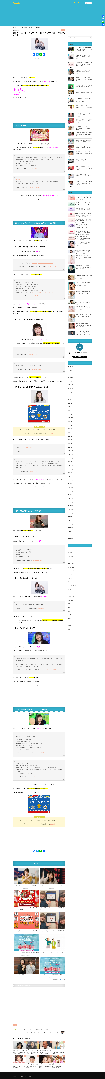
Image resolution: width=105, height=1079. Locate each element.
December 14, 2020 (33, 187)
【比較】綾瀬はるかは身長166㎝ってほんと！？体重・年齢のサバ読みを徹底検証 (83, 257)
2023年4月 (70, 384)
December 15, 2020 (31, 168)
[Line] (103, 21)
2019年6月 (70, 535)
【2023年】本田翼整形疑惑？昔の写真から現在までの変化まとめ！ (83, 293)
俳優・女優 (70, 600)
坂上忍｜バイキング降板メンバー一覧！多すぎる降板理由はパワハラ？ (84, 114)
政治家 (69, 614)
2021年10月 (71, 436)
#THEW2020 (49, 292)
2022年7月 (70, 410)
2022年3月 (70, 425)
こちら (51, 433)
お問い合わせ (30, 1076)
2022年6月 (70, 414)
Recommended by (56, 979)
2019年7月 (70, 531)
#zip (30, 447)
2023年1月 (70, 396)
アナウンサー (71, 563)
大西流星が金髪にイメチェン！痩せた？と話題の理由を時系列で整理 (83, 210)
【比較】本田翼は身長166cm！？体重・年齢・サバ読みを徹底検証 (83, 316)
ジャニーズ (70, 574)
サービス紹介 (71, 571)
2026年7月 (70, 366)
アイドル (70, 560)
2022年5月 (70, 417)
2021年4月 (70, 458)
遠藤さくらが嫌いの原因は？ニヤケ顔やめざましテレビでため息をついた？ (84, 107)
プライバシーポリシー (22, 1076)
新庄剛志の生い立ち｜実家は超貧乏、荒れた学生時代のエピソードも (84, 140)
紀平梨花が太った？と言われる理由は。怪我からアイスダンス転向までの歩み (83, 204)
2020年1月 (70, 513)
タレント (70, 581)
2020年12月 (71, 472)
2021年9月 (70, 439)
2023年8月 (70, 370)
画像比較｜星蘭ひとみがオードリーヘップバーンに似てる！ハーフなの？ (84, 161)
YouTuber (70, 552)
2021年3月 (70, 461)
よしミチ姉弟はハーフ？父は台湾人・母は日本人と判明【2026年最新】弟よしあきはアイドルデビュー (83, 198)
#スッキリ (33, 351)
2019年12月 (71, 516)
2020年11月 (71, 476)
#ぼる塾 (38, 292)
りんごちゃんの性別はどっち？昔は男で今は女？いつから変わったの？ (84, 146)
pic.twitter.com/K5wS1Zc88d (45, 263)
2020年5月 (70, 498)
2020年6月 (70, 494)
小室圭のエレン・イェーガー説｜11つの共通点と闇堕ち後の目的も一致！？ (83, 71)
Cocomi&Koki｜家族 (72, 549)
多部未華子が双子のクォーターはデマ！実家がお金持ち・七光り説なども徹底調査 (83, 252)
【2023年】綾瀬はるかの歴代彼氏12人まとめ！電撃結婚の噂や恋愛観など (83, 308)
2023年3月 (70, 388)
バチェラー (70, 592)
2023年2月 (70, 392)
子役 (69, 607)
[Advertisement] (52, 16)
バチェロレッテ (71, 596)
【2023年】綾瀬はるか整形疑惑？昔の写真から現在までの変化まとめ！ (83, 243)
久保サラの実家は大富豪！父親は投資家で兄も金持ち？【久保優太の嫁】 (84, 134)
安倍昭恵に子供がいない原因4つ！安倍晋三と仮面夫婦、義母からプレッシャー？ (84, 92)
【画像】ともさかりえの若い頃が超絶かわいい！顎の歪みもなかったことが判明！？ (84, 183)
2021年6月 (70, 450)
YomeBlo (16, 3)
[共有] (103, 24)
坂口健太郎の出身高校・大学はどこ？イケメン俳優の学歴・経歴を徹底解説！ (83, 267)
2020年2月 (70, 509)
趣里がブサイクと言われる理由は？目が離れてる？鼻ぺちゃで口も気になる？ (84, 79)
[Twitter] (103, 18)
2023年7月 (70, 374)
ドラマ (69, 589)
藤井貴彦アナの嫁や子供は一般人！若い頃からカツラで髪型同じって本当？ (84, 153)
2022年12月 (71, 399)
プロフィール (15, 1076)
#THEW (33, 292)
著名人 (69, 625)
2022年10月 (71, 406)
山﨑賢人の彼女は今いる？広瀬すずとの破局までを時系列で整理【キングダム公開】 (83, 215)
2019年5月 (70, 538)
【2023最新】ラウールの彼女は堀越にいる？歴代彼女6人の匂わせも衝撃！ (83, 277)
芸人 (15, 1025)
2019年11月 (71, 520)
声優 (69, 603)
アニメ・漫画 (71, 567)
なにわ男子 (70, 556)
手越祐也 (70, 611)
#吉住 (17, 179)
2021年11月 (71, 432)
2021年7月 (70, 447)
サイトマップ (81, 2)
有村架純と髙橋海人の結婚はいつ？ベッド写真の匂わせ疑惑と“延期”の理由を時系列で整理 (83, 233)
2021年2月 (70, 465)
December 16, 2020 (33, 471)
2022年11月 (71, 403)
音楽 (69, 629)
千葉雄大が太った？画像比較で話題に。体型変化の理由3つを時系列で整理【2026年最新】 (84, 64)
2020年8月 (70, 487)
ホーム (74, 2)
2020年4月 (70, 502)
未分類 (69, 618)
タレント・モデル (72, 585)
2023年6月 (70, 377)
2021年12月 (71, 428)
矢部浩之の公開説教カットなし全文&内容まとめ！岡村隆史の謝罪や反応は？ (84, 57)
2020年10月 (71, 480)
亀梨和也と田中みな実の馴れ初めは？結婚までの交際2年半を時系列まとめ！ (83, 238)
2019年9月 (70, 524)
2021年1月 (70, 469)
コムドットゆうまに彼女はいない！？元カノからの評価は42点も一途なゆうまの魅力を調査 (83, 333)
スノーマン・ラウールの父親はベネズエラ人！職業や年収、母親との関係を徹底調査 (83, 284)
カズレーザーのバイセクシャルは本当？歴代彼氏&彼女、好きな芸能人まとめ (84, 121)
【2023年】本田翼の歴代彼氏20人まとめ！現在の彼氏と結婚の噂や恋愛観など (83, 325)
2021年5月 (70, 454)
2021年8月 (70, 443)
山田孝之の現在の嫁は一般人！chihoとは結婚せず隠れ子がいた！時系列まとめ (83, 302)
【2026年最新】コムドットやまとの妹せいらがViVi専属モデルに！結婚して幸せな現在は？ (84, 100)
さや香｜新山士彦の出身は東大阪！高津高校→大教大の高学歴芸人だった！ (84, 176)
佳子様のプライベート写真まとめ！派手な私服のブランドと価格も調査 (84, 127)
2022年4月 (70, 421)
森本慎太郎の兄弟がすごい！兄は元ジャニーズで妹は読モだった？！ (84, 85)
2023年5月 (70, 381)
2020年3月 (70, 505)
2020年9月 (70, 483)
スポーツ (70, 578)
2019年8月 (70, 527)
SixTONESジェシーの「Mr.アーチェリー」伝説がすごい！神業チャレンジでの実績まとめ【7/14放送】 (80, 226)
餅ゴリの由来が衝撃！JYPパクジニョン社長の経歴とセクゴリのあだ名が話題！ (84, 168)
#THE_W (34, 263)
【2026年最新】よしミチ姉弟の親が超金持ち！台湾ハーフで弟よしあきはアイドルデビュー (84, 49)
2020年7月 (70, 491)
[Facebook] (103, 16)
